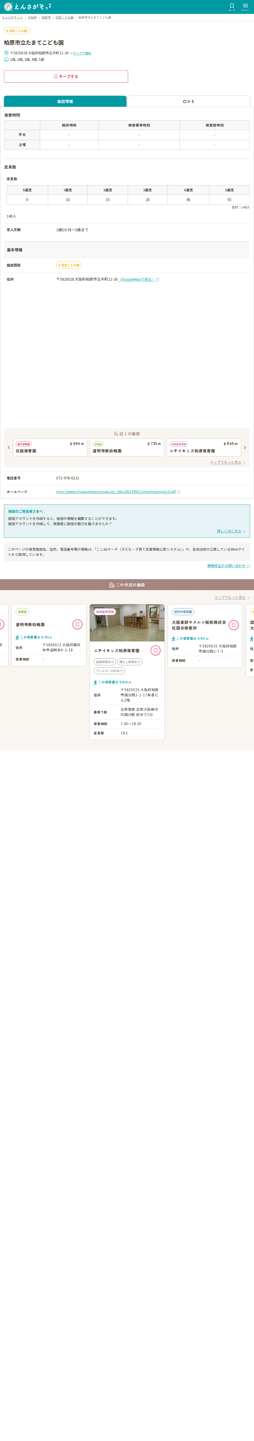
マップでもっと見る (225, 462)
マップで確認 (82, 53)
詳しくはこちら (229, 530)
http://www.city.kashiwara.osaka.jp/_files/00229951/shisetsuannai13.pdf (116, 491)
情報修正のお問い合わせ (226, 565)
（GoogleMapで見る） (136, 279)
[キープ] (77, 650)
